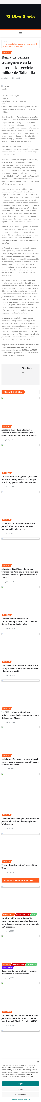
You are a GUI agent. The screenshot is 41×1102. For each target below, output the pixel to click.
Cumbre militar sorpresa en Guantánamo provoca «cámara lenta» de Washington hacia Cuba (19, 621)
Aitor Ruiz (4, 78)
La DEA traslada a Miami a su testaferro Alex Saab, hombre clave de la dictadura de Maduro (20, 715)
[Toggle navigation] (20, 33)
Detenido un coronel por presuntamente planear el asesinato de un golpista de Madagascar (20, 821)
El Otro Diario (20, 16)
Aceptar (20, 1084)
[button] (38, 1062)
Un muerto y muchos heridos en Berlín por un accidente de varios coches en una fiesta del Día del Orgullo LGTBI (19, 1018)
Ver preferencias (20, 1095)
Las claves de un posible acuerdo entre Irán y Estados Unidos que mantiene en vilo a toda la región (19, 668)
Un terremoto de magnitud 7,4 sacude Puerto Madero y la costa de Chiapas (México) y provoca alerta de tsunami (19, 479)
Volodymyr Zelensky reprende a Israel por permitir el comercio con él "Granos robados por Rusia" (20, 762)
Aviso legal (27, 1099)
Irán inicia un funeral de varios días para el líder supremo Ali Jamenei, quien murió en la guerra (18, 526)
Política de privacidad (17, 1099)
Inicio (5, 42)
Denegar (21, 1089)
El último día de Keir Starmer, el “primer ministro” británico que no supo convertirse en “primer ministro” (19, 433)
